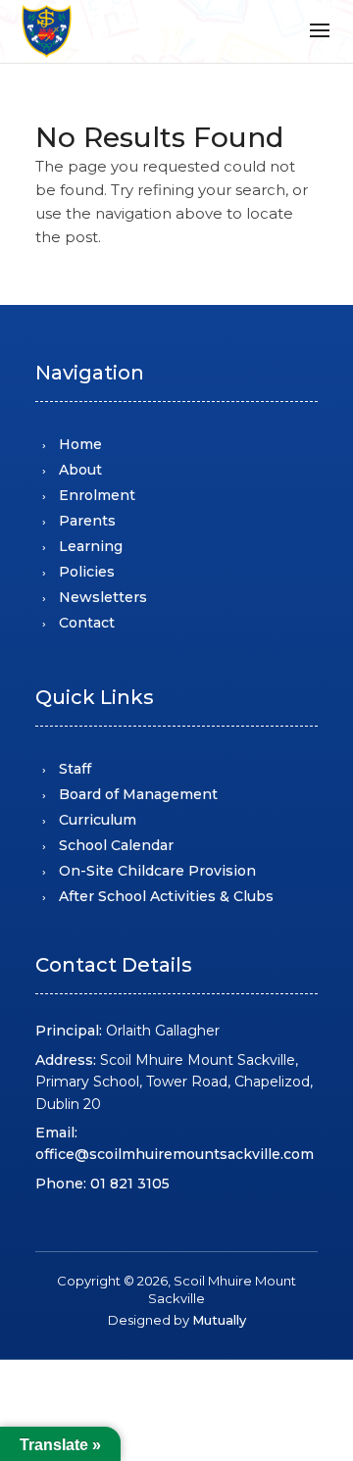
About (80, 470)
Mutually (219, 1320)
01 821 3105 (130, 1183)
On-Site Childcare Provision (157, 871)
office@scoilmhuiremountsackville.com (174, 1154)
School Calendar (116, 845)
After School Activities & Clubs (166, 896)
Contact (87, 622)
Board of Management (138, 794)
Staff (75, 769)
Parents (87, 520)
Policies (87, 571)
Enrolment (97, 495)
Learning (91, 546)
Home (80, 444)
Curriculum (97, 820)
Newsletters (103, 597)
